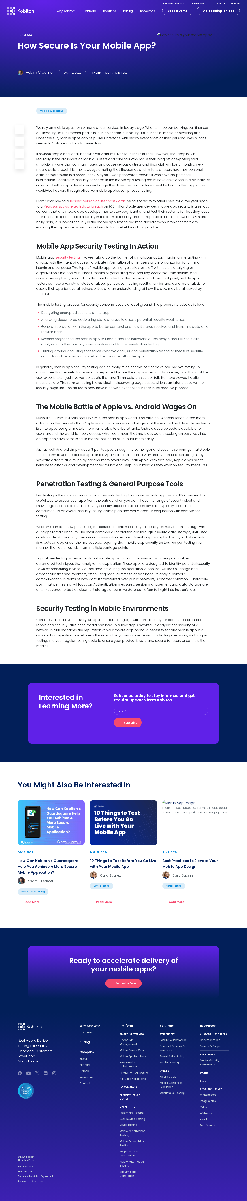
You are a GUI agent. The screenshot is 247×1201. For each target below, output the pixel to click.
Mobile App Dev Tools (133, 1056)
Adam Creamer (40, 72)
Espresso (26, 34)
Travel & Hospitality (172, 1056)
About (83, 1059)
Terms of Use (25, 1171)
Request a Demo (126, 983)
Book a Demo (178, 11)
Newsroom (86, 1077)
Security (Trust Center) (130, 1097)
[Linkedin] (19, 141)
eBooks (204, 1119)
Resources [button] (147, 11)
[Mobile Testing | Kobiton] (20, 9)
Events (204, 1072)
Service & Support (211, 1046)
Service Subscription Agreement (35, 1176)
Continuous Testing (172, 1093)
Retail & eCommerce (173, 1040)
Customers (87, 1032)
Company (198, 3)
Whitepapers (208, 1095)
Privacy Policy (25, 1166)
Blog (203, 1080)
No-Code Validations (133, 1079)
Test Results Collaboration (128, 1064)
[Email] (19, 129)
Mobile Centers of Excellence (171, 1085)
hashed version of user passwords (98, 201)
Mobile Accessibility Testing (132, 1143)
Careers (85, 1071)
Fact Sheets (207, 1125)
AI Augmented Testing (134, 1072)
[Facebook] (19, 153)
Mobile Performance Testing (132, 1133)
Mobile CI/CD (168, 1077)
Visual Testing (128, 1125)
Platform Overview (132, 1034)
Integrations (128, 1087)
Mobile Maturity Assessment (209, 1062)
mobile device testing (51, 110)
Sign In (235, 3)
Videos (204, 1107)
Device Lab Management (128, 1042)
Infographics (208, 1101)
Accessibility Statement (31, 1181)
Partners (85, 1065)
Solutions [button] (109, 11)
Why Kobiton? (90, 1026)
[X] (19, 164)
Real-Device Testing (132, 1119)
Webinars (206, 1113)
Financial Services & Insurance (172, 1048)
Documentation (210, 1040)
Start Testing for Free (218, 11)
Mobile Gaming (169, 1062)
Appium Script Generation (128, 1174)
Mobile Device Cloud (132, 1050)
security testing (68, 257)
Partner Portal (173, 3)
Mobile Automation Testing (132, 1163)
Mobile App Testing (132, 1113)
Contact (219, 3)
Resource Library (211, 1089)
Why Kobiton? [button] (66, 11)
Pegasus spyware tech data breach (73, 206)
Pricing (128, 11)
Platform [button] (89, 11)
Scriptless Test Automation (129, 1153)
